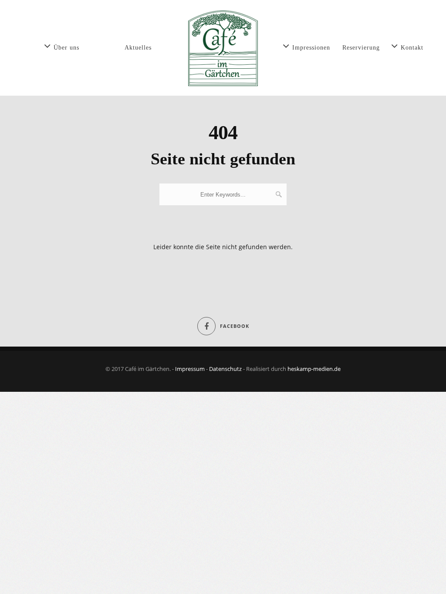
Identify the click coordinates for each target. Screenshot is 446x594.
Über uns (66, 47)
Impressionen (311, 47)
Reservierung (361, 47)
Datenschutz (225, 369)
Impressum (190, 369)
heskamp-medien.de (314, 369)
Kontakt (412, 47)
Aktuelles (138, 47)
